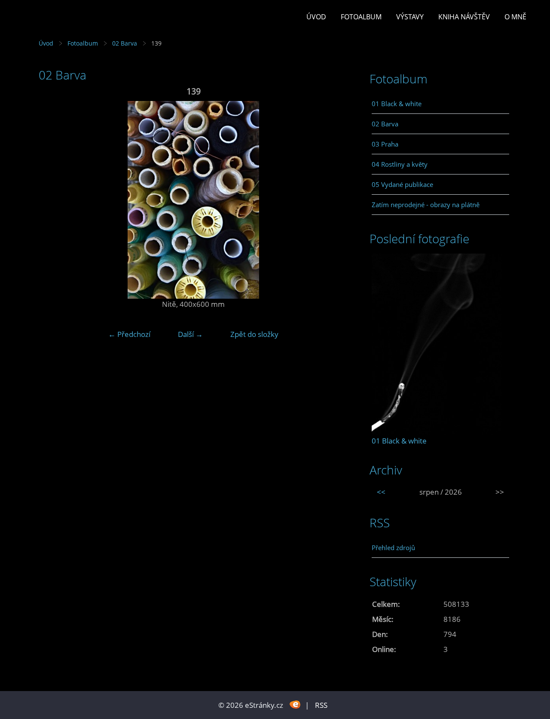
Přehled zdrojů (393, 547)
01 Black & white (397, 103)
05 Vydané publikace (402, 184)
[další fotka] (334, 200)
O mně (515, 16)
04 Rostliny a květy (400, 164)
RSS (321, 705)
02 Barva (124, 43)
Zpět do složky (254, 334)
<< (381, 492)
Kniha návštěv (464, 16)
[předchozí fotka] (52, 200)
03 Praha (385, 144)
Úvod (316, 16)
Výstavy (410, 16)
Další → (190, 334)
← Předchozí (129, 334)
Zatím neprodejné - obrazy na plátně (426, 204)
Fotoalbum (361, 16)
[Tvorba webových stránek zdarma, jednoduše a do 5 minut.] (295, 704)
